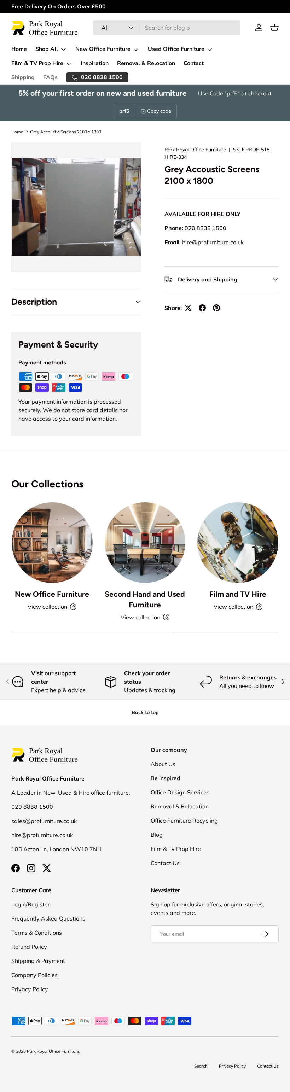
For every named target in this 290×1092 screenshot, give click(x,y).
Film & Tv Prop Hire (176, 848)
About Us (163, 763)
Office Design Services (180, 792)
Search (201, 1066)
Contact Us (165, 862)
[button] (274, 27)
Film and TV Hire (237, 594)
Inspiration (95, 63)
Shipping (23, 77)
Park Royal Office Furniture (195, 149)
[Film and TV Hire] (237, 542)
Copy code (159, 111)
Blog (157, 834)
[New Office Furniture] (52, 542)
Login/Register (30, 904)
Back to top (145, 712)
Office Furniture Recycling (184, 820)
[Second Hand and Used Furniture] (145, 542)
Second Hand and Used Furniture (145, 599)
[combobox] (166, 27)
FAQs (50, 77)
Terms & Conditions (36, 932)
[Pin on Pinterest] (216, 308)
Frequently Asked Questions (48, 918)
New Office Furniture (52, 594)
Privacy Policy (29, 989)
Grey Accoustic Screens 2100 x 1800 (65, 131)
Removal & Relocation (146, 63)
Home (19, 49)
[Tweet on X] (188, 308)
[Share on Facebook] (202, 308)
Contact (194, 63)
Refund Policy (29, 946)
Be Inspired (165, 778)
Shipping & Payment (38, 960)
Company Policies (34, 975)
